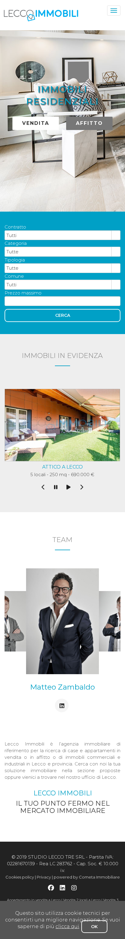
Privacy (44, 877)
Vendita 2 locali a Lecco (81, 900)
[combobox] (58, 235)
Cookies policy (19, 877)
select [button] (115, 235)
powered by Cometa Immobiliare (87, 877)
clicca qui (67, 926)
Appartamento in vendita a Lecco (33, 900)
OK (94, 926)
